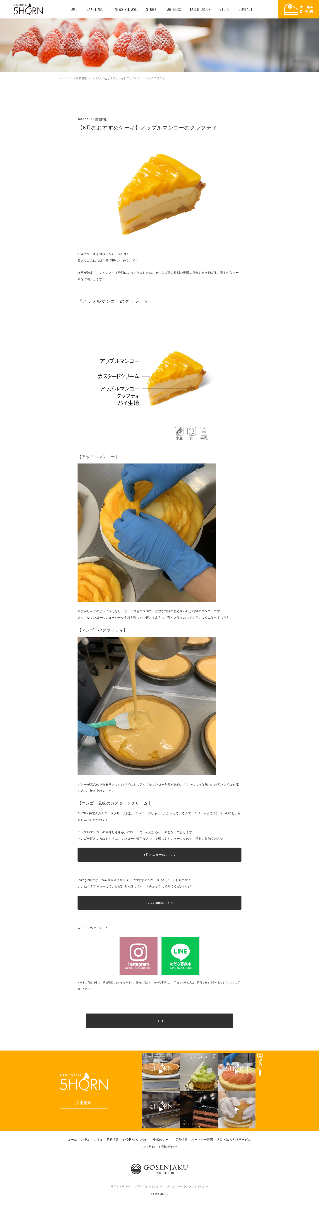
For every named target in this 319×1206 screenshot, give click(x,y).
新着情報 (81, 78)
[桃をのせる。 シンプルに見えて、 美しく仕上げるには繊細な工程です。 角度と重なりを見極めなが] (236, 1072)
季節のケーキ (162, 1139)
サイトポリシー (120, 1186)
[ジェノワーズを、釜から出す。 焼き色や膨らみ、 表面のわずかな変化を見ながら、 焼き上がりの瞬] (161, 1109)
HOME (72, 9)
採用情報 (83, 1102)
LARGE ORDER (200, 9)
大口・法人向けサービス (234, 1139)
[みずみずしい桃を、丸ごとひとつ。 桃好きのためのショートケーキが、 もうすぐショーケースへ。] (236, 1109)
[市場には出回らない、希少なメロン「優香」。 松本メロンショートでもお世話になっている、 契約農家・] (199, 1072)
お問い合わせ (168, 1147)
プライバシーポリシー (148, 1186)
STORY (151, 9)
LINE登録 (148, 1147)
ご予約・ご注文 (92, 1139)
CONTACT (246, 9)
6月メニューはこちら (160, 854)
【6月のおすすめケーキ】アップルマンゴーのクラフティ (147, 127)
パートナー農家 (202, 1139)
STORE (224, 9)
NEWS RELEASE (126, 9)
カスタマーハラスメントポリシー (187, 1186)
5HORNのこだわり (136, 1139)
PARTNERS (173, 9)
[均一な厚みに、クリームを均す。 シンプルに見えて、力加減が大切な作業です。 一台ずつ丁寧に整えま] (161, 1072)
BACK (159, 1021)
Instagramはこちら (159, 902)
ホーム (64, 78)
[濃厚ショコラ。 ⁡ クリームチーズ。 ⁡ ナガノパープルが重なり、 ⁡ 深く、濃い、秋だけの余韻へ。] (199, 1109)
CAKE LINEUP (96, 9)
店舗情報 (181, 1139)
